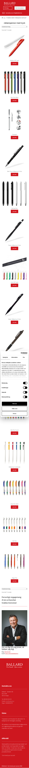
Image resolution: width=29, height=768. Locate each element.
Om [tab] (24, 357)
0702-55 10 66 (7, 652)
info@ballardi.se (17, 13)
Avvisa (14, 413)
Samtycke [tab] (5, 357)
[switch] (25, 388)
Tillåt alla (14, 403)
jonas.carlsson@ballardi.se (11, 653)
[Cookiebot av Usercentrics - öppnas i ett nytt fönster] (20, 353)
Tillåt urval (14, 408)
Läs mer (14, 63)
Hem (4, 17)
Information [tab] (14, 357)
